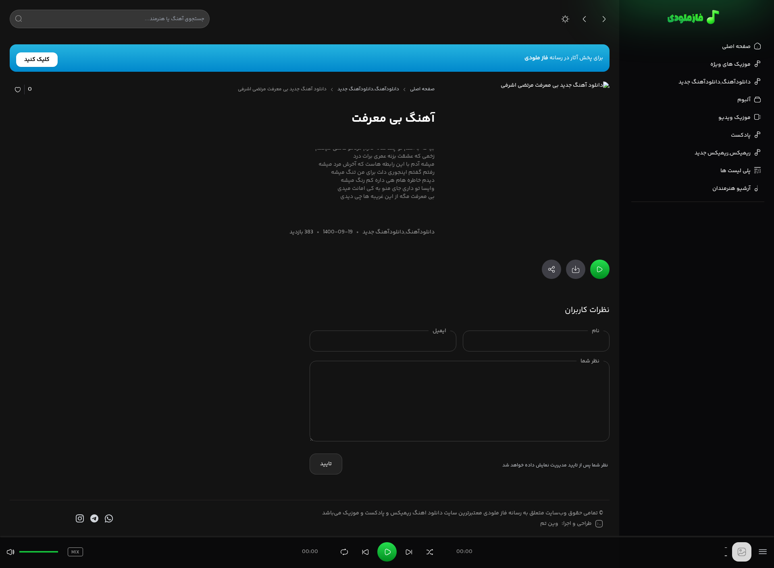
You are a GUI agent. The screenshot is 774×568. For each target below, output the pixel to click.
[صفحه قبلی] (584, 19)
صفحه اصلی (422, 89)
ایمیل (439, 331)
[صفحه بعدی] (604, 19)
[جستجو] (18, 20)
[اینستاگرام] (79, 519)
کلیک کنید (37, 59)
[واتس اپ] (108, 519)
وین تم (549, 523)
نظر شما (589, 361)
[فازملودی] (692, 17)
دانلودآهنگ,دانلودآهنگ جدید (368, 89)
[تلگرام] (93, 519)
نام (595, 331)
